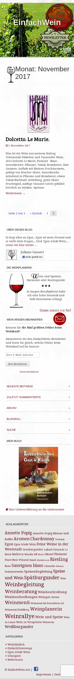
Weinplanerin (46, 609)
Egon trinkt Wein (25, 544)
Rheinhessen (43, 560)
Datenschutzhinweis (29, 372)
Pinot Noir (11, 559)
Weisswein (48, 622)
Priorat (24, 560)
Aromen (22, 538)
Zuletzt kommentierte (24, 397)
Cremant (60, 539)
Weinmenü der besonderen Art (47, 603)
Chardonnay (42, 538)
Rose (8, 565)
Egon (9, 544)
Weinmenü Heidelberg (17, 609)
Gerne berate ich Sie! (55, 310)
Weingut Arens (48, 597)
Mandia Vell (30, 554)
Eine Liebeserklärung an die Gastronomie (36, 509)
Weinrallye (20, 616)
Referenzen (15, 659)
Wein (63, 578)
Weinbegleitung (24, 584)
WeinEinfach (16, 644)
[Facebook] (36, 669)
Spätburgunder (42, 577)
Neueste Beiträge (20, 386)
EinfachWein (37, 22)
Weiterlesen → (15, 193)
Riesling (59, 559)
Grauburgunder (33, 549)
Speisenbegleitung (38, 571)
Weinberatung (21, 591)
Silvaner (60, 566)
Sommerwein (14, 571)
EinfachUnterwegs (20, 648)
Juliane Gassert (32, 252)
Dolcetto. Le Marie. (28, 139)
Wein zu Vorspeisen (29, 622)
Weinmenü (17, 602)
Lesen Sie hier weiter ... (21, 245)
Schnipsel (14, 655)
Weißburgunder (19, 627)
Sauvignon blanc (27, 565)
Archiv (12, 408)
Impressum (43, 674)
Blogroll (14, 419)
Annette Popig (18, 532)
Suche (11, 429)
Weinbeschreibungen (21, 597)
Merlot (41, 554)
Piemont (60, 554)
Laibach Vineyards (54, 549)
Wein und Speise (49, 617)
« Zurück (36, 213)
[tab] (38, 386)
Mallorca (18, 554)
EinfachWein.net (19, 669)
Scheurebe (49, 566)
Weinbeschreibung (52, 592)
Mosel (49, 554)
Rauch (33, 560)
